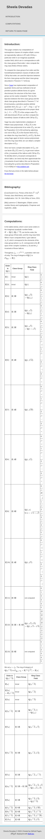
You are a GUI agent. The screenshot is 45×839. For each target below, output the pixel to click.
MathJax (31, 834)
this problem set (23, 167)
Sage (11, 85)
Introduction (13, 17)
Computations (13, 24)
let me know (8, 174)
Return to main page (16, 31)
